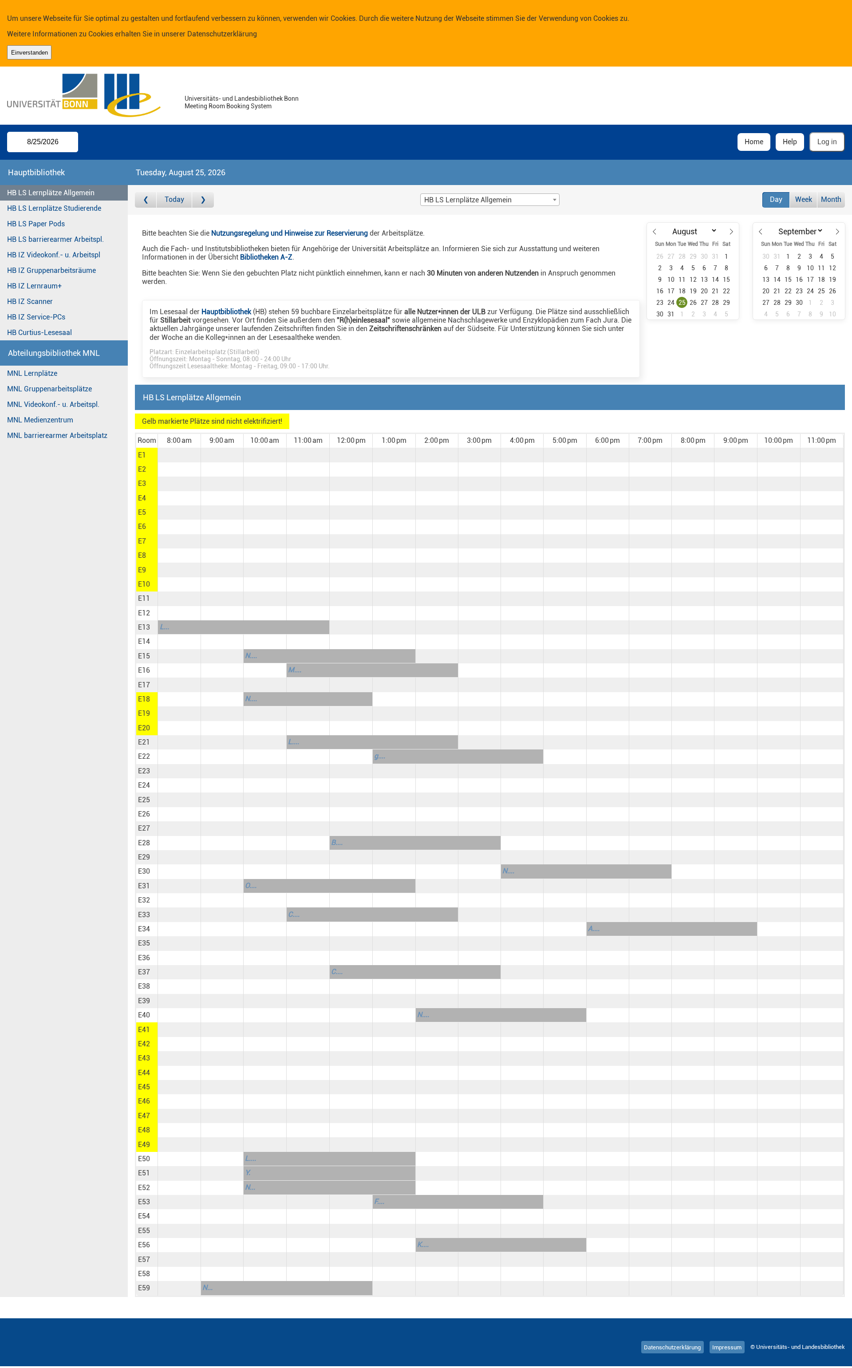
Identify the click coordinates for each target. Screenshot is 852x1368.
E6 (142, 526)
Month (831, 199)
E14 (144, 641)
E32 (144, 900)
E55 (144, 1230)
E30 (144, 871)
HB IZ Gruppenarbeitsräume (51, 270)
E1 (142, 455)
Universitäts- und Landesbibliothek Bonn (242, 99)
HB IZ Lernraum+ (34, 286)
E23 (144, 771)
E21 (144, 742)
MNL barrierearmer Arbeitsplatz (57, 435)
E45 (144, 1087)
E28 (144, 843)
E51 (144, 1173)
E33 (144, 915)
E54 (144, 1216)
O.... (250, 885)
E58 (144, 1273)
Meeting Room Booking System (228, 106)
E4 (142, 498)
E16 (144, 670)
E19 (144, 713)
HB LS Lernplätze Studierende (54, 208)
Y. (247, 1172)
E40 (144, 1015)
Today (174, 199)
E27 (144, 828)
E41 (144, 1029)
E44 (144, 1072)
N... (250, 1187)
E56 (144, 1245)
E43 (144, 1058)
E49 (144, 1144)
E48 (144, 1130)
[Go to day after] (202, 200)
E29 (144, 857)
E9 (142, 570)
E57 (144, 1259)
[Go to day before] (146, 200)
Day (776, 199)
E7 (142, 541)
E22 (144, 756)
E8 (142, 555)
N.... (251, 655)
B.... (337, 842)
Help (790, 142)
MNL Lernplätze (32, 373)
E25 (144, 800)
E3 (142, 483)
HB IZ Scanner (30, 301)
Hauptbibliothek (226, 312)
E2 (142, 469)
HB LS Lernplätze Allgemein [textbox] (468, 200)
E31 (144, 886)
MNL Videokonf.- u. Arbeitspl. (53, 404)
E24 (144, 785)
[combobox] (490, 199)
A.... (594, 928)
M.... (294, 670)
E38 (144, 986)
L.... (293, 741)
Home (754, 142)
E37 (144, 972)
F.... (379, 1201)
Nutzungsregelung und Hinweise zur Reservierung (289, 233)
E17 (144, 685)
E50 (144, 1159)
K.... (423, 1244)
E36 (144, 958)
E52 (144, 1187)
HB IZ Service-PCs (36, 317)
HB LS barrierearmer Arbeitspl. (55, 239)
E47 (144, 1116)
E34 (144, 929)
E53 (144, 1202)
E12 (144, 613)
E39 (144, 1001)
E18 (144, 699)
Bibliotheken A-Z (266, 257)
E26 (144, 814)
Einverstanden (29, 52)
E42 (144, 1044)
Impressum (727, 1347)
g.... (379, 756)
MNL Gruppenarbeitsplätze (49, 389)
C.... (294, 914)
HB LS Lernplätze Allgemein (51, 193)
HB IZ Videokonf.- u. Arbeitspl (53, 255)
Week (803, 199)
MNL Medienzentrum (40, 420)
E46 (144, 1101)
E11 (144, 598)
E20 (144, 728)
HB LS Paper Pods (36, 224)
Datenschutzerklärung (222, 34)
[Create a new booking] (179, 455)
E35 (144, 943)
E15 (144, 656)
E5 (142, 512)
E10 (144, 584)
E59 (144, 1288)
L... (164, 627)
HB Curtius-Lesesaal (39, 332)
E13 (144, 627)
